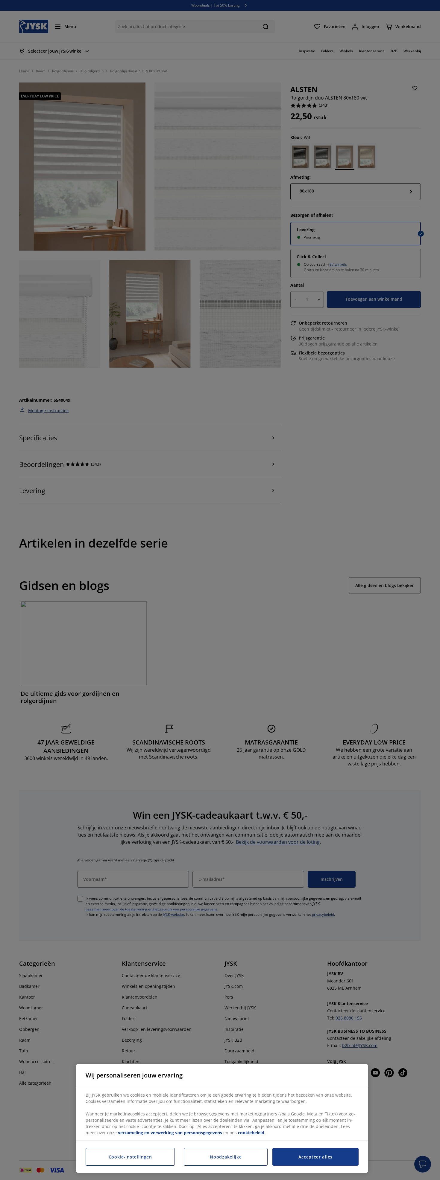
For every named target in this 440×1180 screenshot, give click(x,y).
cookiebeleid (251, 1132)
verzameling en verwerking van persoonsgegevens (170, 1132)
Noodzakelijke (226, 1157)
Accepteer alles (315, 1157)
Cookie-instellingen (130, 1157)
